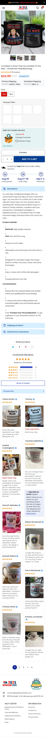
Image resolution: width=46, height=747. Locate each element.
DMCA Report (9, 719)
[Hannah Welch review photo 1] (11, 573)
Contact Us (32, 710)
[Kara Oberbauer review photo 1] (34, 587)
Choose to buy (24, 141)
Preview (23, 152)
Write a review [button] (23, 383)
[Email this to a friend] (32, 347)
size (3, 89)
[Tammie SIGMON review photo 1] (34, 458)
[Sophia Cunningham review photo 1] (11, 465)
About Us (31, 707)
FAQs (6, 722)
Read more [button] (31, 513)
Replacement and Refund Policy (14, 708)
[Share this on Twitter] (13, 347)
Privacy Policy (33, 717)
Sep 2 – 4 (35, 84)
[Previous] (3, 32)
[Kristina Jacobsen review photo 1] (34, 636)
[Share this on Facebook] (19, 347)
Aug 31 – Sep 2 (14, 84)
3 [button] (23, 667)
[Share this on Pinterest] (25, 347)
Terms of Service (34, 714)
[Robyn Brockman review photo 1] (34, 539)
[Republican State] (23, 8)
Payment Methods (11, 712)
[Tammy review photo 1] (34, 416)
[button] (6, 72)
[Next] (43, 32)
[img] (7, 402)
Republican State (25, 733)
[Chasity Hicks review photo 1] (11, 624)
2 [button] (19, 667)
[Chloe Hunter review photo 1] (11, 416)
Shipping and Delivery (13, 716)
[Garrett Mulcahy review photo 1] (11, 522)
